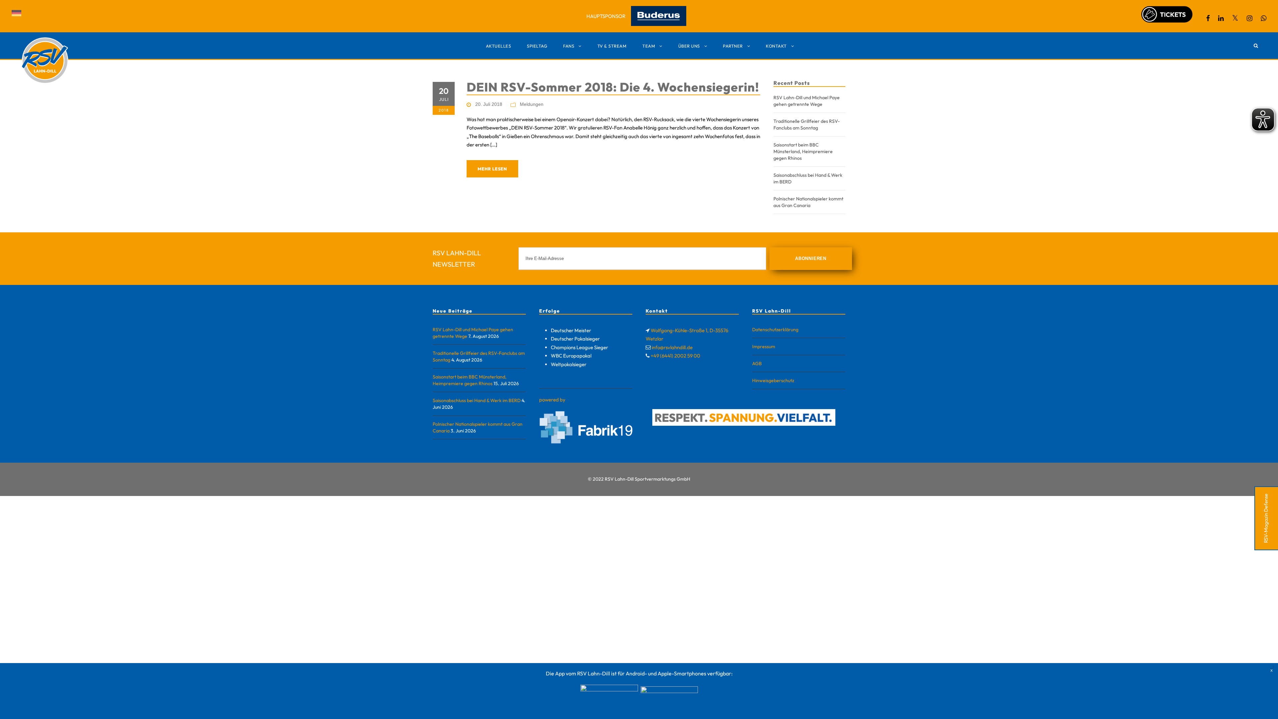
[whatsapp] (1263, 18)
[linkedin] (1221, 18)
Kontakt (776, 46)
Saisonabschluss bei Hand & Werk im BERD (477, 400)
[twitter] (1235, 18)
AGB (757, 363)
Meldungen (531, 104)
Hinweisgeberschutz (773, 380)
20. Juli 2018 (488, 104)
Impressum (763, 347)
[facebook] (1208, 18)
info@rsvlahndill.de (672, 347)
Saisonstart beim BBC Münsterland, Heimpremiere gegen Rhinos (803, 151)
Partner (733, 46)
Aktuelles (498, 46)
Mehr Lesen (492, 168)
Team (648, 46)
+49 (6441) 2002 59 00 (675, 356)
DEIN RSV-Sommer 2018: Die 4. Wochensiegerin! (613, 87)
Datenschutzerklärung (775, 330)
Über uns (689, 46)
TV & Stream (612, 46)
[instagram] (1249, 18)
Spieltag (537, 46)
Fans (568, 46)
